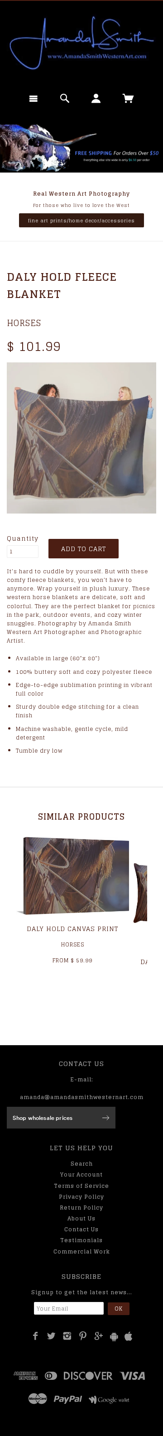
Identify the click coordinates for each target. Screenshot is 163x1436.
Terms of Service (81, 1186)
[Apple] (129, 1337)
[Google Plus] (99, 1335)
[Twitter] (51, 1335)
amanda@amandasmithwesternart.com (82, 1097)
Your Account (81, 1174)
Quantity (22, 538)
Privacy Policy (81, 1196)
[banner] (81, 43)
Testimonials (81, 1240)
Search (82, 1163)
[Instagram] (67, 1335)
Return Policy (81, 1207)
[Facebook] (35, 1335)
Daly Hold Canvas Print (72, 928)
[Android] (114, 1337)
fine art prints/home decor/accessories (81, 220)
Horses (24, 323)
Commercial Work (81, 1251)
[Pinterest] (83, 1335)
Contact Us (81, 1229)
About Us (81, 1218)
